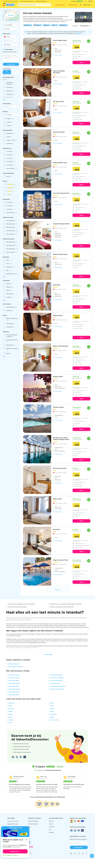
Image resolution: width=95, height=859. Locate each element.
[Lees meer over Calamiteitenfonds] (78, 830)
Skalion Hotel (58, 376)
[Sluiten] (26, 839)
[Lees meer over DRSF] (24, 757)
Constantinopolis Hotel (61, 224)
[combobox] (34, 5)
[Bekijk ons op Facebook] (71, 853)
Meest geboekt (84, 25)
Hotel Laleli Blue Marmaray (59, 71)
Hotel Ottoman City (60, 162)
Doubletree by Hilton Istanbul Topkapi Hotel (61, 438)
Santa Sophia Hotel (60, 40)
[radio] (11, 151)
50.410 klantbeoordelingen (53, 770)
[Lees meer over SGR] (91, 1)
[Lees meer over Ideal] (21, 757)
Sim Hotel (56, 529)
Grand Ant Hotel (59, 132)
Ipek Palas (56, 285)
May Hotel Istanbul (60, 468)
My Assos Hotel (58, 101)
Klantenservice (73, 5)
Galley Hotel (57, 499)
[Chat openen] (92, 856)
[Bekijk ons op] (75, 853)
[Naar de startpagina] (9, 5)
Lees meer (79, 33)
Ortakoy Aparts (58, 407)
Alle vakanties (60, 5)
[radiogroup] (11, 160)
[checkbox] (11, 83)
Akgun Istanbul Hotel (60, 560)
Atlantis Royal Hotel (60, 254)
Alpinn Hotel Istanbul (60, 346)
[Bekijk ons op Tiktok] (83, 853)
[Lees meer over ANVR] (89, 1)
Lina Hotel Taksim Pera (61, 193)
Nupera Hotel (58, 315)
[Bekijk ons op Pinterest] (79, 853)
